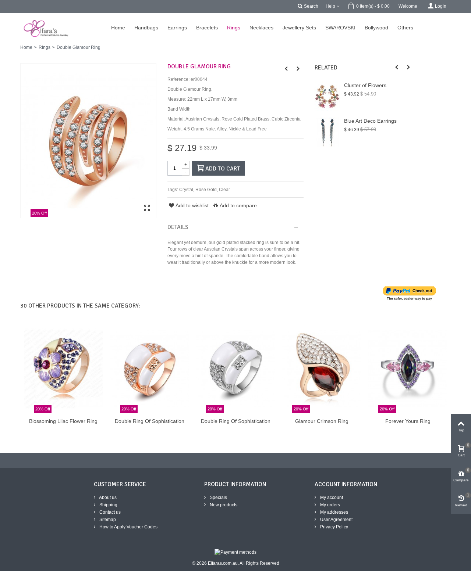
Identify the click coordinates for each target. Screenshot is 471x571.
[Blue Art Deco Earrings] (327, 132)
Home (26, 47)
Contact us (109, 512)
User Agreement (336, 519)
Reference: (178, 79)
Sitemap (107, 519)
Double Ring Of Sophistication (149, 421)
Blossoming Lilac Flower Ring (63, 421)
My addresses (333, 512)
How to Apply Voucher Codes (127, 526)
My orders (329, 504)
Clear (224, 189)
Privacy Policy (333, 526)
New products (223, 504)
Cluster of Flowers (365, 85)
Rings (44, 47)
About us (107, 497)
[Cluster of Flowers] (327, 96)
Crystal (186, 189)
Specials (218, 497)
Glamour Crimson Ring (321, 421)
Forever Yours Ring (408, 421)
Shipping (107, 504)
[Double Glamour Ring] (88, 141)
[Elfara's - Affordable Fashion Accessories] (10, 16)
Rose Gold (206, 189)
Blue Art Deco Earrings (370, 121)
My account (331, 497)
